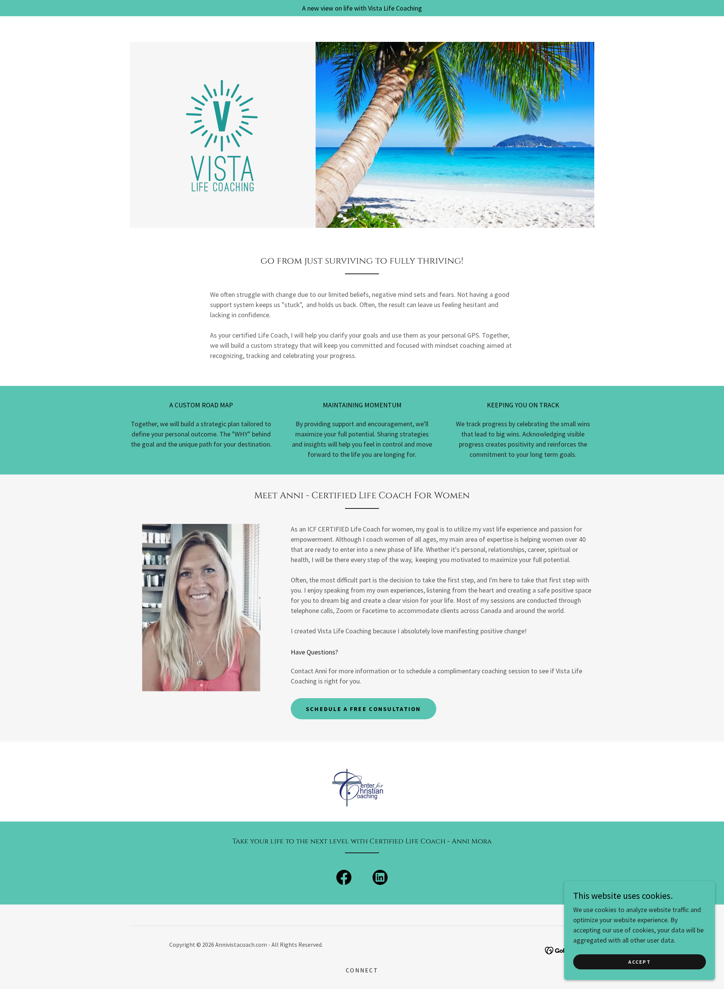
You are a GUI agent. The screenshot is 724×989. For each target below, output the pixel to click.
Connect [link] (362, 970)
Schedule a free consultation (363, 709)
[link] (222, 134)
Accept (639, 961)
